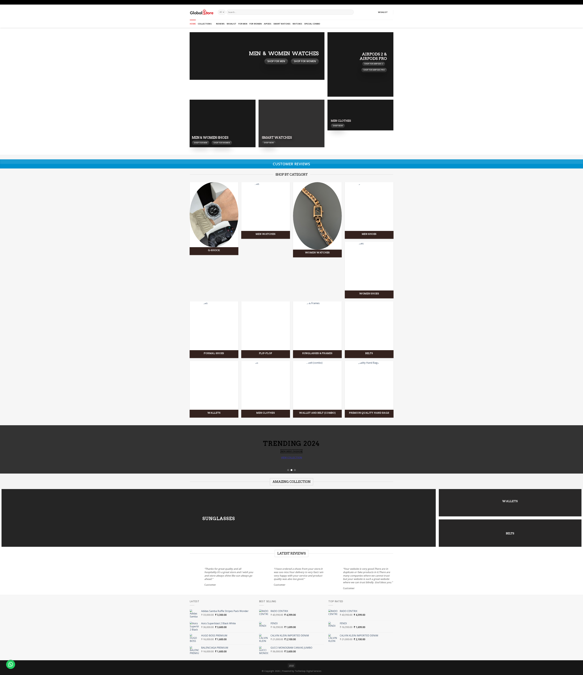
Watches (297, 23)
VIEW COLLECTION (291, 457)
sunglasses (218, 518)
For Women (255, 23)
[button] (10, 664)
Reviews (220, 23)
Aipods (267, 23)
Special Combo (312, 23)
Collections (205, 23)
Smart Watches (281, 23)
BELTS (510, 533)
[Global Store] (201, 12)
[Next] (567, 449)
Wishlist (231, 23)
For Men (242, 23)
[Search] (350, 12)
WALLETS (510, 501)
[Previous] (15, 449)
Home (193, 23)
